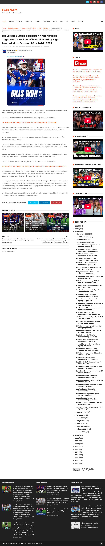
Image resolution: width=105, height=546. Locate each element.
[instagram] (94, 2)
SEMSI (10, 2)
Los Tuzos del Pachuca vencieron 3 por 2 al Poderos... (89, 309)
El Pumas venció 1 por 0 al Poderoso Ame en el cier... (87, 259)
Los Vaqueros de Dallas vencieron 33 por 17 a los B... (89, 381)
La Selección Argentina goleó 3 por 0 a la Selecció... (88, 394)
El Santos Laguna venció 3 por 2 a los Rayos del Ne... (89, 403)
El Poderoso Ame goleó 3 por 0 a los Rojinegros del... (88, 327)
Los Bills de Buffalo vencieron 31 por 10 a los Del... (88, 363)
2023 (77, 435)
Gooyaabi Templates (35, 543)
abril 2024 (81, 423)
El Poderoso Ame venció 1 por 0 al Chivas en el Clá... (89, 354)
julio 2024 (80, 415)
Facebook (28, 21)
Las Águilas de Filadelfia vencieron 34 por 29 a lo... (87, 390)
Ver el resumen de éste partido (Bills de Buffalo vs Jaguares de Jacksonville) (29, 122)
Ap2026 (51, 216)
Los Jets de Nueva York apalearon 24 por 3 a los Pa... (88, 313)
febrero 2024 (82, 429)
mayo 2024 (81, 421)
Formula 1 (46, 21)
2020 (77, 444)
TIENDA (15, 2)
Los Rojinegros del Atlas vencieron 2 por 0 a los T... (87, 358)
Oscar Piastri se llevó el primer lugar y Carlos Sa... (88, 345)
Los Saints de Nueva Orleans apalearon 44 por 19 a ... (87, 340)
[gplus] (98, 2)
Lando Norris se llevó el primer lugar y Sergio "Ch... (88, 300)
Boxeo (19, 21)
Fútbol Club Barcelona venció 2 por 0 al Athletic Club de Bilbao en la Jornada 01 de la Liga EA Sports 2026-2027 (13, 223)
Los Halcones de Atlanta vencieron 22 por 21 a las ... (87, 336)
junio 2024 (81, 418)
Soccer (80, 21)
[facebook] (101, 2)
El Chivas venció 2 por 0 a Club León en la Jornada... (88, 322)
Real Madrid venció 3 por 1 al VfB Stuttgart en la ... (88, 331)
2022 (77, 438)
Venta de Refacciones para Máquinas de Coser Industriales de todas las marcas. (87, 71)
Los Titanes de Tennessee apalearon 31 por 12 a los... (87, 250)
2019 (77, 447)
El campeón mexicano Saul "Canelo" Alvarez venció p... (87, 349)
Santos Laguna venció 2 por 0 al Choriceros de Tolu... (88, 291)
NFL (67, 21)
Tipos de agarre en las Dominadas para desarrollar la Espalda (89, 525)
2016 (77, 455)
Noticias (45, 28)
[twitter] (87, 2)
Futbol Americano (13, 28)
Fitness (37, 21)
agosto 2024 (82, 412)
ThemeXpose (14, 543)
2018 (77, 449)
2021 (77, 441)
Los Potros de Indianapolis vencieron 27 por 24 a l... (86, 264)
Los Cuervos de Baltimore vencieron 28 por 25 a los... (87, 295)
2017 (77, 452)
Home (4, 21)
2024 (77, 232)
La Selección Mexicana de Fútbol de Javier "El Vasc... (89, 367)
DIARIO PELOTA (9, 9)
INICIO (4, 2)
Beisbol (11, 21)
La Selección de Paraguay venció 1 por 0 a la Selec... (89, 372)
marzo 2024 (81, 426)
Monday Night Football (29, 28)
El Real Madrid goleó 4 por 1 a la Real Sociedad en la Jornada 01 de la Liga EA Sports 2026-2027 (35, 224)
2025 (77, 229)
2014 (77, 460)
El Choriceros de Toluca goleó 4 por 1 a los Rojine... (88, 268)
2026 (77, 226)
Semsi (73, 21)
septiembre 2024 (83, 242)
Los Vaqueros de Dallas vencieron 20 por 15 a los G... (89, 277)
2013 (77, 463)
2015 (77, 458)
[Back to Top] (101, 543)
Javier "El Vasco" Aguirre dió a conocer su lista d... (88, 246)
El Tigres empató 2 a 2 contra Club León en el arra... (87, 273)
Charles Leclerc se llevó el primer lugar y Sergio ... (89, 408)
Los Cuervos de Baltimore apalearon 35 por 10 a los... (87, 255)
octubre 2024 (82, 240)
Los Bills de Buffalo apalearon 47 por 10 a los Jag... (89, 286)
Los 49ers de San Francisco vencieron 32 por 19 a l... (86, 376)
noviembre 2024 (83, 237)
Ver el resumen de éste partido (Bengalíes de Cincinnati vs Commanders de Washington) (34, 166)
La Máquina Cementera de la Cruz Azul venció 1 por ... (89, 304)
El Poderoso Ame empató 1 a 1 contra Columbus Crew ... (87, 282)
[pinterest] (91, 2)
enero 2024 (81, 432)
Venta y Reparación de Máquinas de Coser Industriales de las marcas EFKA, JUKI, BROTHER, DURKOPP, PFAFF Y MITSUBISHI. (86, 79)
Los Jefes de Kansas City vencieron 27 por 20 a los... (87, 399)
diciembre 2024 (83, 234)
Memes (55, 21)
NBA (61, 21)
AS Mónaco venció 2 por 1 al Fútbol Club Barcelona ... (89, 318)
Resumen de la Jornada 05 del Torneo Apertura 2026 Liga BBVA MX (58, 225)
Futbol (6, 216)
